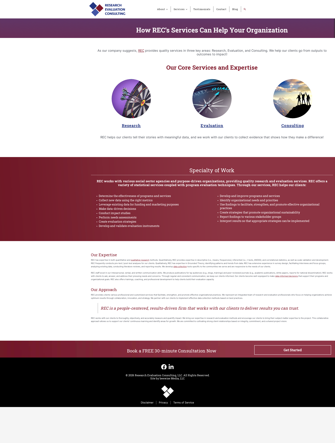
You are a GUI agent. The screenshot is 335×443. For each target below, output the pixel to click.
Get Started (293, 350)
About (161, 9)
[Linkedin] (171, 367)
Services (179, 9)
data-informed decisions (286, 276)
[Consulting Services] (292, 98)
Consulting (292, 125)
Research (131, 125)
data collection (180, 266)
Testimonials (201, 9)
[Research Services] (131, 98)
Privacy (163, 402)
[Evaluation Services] (212, 98)
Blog (235, 9)
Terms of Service (183, 402)
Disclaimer (147, 402)
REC (141, 50)
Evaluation (212, 125)
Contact (221, 9)
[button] (166, 9)
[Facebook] (164, 367)
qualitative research (140, 260)
